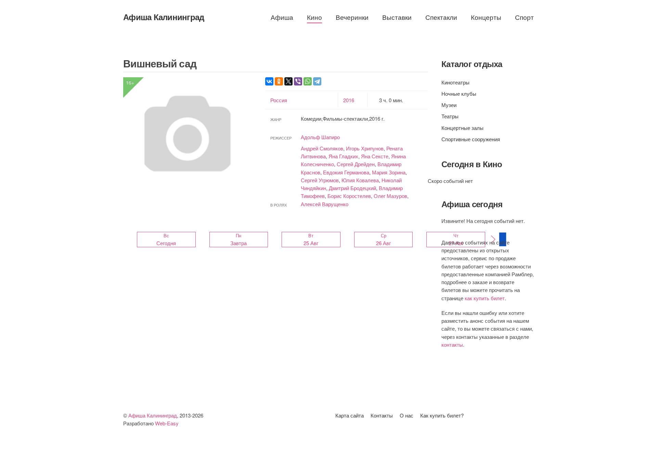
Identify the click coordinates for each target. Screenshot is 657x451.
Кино (314, 17)
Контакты (382, 415)
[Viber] (298, 81)
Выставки (397, 17)
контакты (452, 344)
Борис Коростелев (349, 195)
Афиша (282, 17)
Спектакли (441, 17)
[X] (288, 81)
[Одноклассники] (279, 81)
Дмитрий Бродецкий (352, 187)
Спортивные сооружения (470, 139)
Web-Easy (167, 423)
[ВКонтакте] (269, 81)
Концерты (486, 17)
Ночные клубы (458, 93)
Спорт (524, 17)
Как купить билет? (442, 415)
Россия (278, 100)
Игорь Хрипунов (365, 148)
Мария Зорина (388, 172)
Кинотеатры (455, 82)
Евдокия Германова (346, 172)
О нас (406, 415)
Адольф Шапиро (320, 137)
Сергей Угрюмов (320, 180)
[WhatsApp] (308, 81)
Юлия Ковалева (360, 180)
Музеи (448, 104)
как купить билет (485, 298)
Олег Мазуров (390, 195)
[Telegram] (317, 81)
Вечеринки (352, 17)
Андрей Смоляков (322, 148)
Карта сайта (349, 415)
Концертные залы (462, 127)
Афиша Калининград (163, 17)
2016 (348, 100)
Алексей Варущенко (324, 204)
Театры (450, 116)
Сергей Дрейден (356, 164)
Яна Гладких (343, 156)
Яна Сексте (374, 156)
